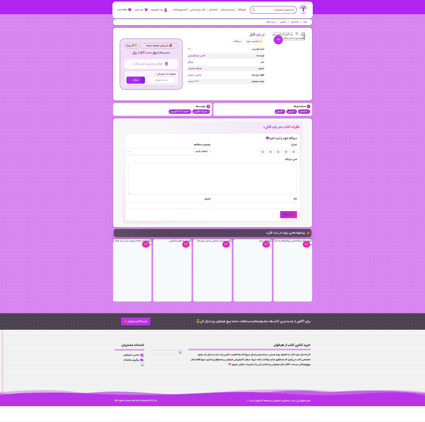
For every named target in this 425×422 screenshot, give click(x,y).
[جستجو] (254, 10)
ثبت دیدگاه (289, 214)
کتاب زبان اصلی (197, 10)
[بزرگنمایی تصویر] (297, 33)
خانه (305, 22)
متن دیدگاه (291, 159)
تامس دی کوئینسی (196, 55)
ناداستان (213, 10)
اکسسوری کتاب (179, 10)
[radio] (293, 151)
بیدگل (190, 62)
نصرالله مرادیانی (195, 68)
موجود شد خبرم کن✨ (165, 74)
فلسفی (283, 22)
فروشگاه (242, 10)
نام (295, 199)
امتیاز (294, 145)
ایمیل (207, 199)
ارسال (136, 80)
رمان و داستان (227, 10)
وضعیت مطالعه (202, 145)
